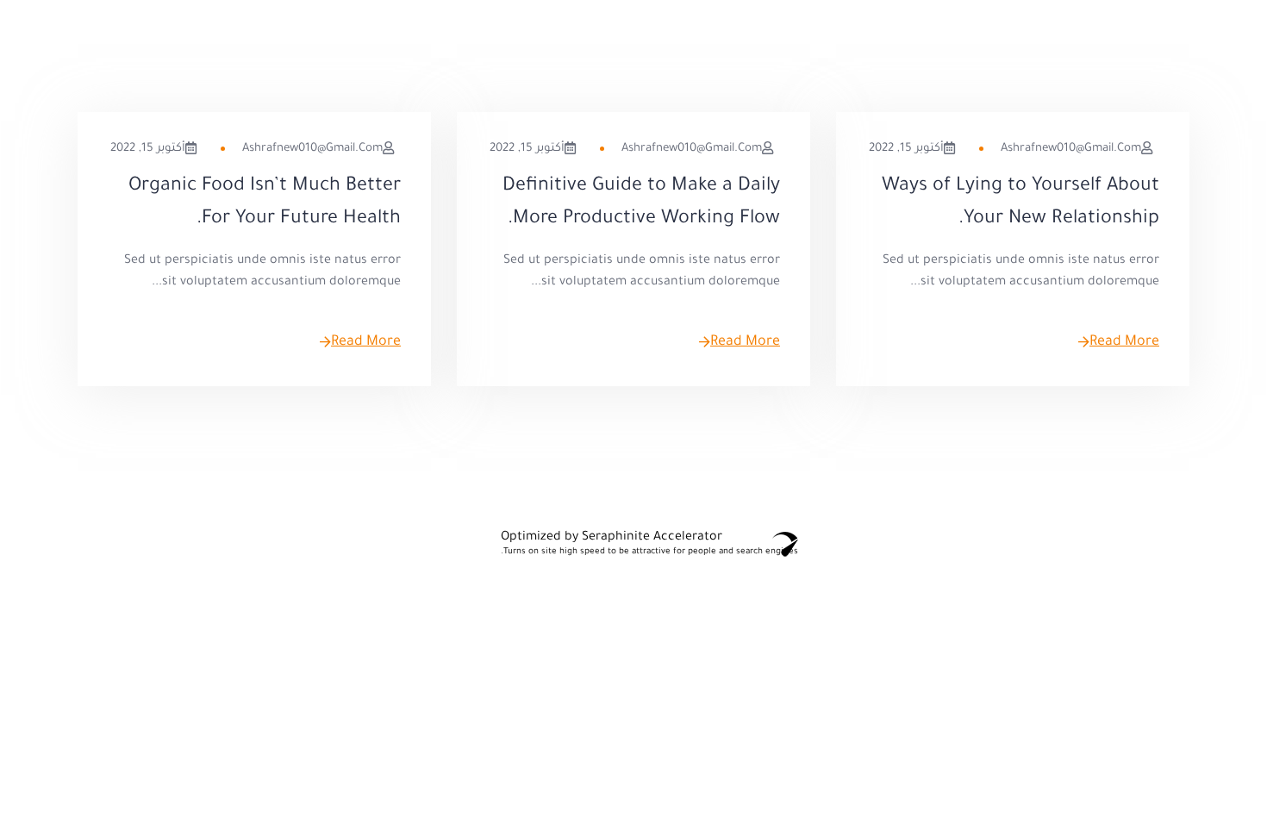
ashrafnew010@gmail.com (1071, 148)
